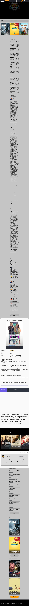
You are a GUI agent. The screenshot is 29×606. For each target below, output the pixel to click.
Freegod (12, 301)
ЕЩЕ (14, 513)
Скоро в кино (13, 72)
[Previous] (1, 29)
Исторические (13, 48)
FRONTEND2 (13, 251)
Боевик (11, 77)
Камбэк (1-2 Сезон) (15, 267)
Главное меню (14, 20)
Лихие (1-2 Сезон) (15, 299)
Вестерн (12, 42)
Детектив (12, 45)
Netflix (11, 92)
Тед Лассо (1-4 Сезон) (15, 277)
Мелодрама (16, 355)
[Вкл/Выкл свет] (1, 429)
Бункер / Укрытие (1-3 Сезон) (15, 250)
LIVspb (11, 101)
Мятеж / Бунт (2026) (15, 99)
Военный (12, 44)
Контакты (20, 603)
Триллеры (12, 88)
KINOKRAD (5, 1)
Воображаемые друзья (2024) (16, 120)
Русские (12, 53)
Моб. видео (12, 71)
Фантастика (12, 59)
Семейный (12, 55)
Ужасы (11, 58)
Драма (11, 46)
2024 (11, 67)
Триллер (12, 57)
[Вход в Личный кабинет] (24, 1)
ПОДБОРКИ (14, 596)
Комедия (11, 355)
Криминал (12, 50)
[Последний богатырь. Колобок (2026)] (23, 29)
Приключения (13, 54)
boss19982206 (13, 269)
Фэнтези (12, 60)
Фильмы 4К (12, 62)
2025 (20, 355)
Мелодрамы (12, 78)
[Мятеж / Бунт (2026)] (5, 29)
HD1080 (12, 69)
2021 (11, 63)
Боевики (12, 41)
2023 (11, 66)
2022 (11, 64)
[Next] (27, 29)
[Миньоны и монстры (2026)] (14, 29)
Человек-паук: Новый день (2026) (15, 282)
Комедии (12, 84)
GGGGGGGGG (13, 121)
